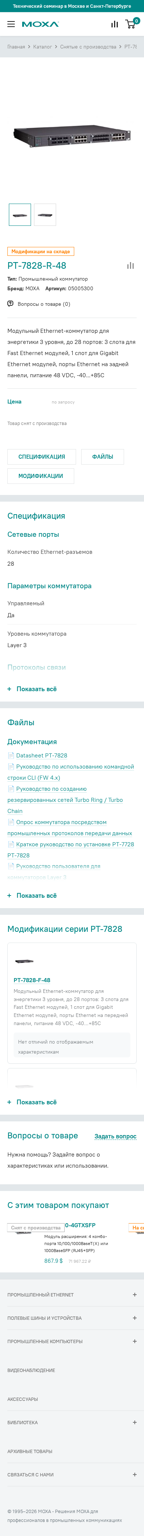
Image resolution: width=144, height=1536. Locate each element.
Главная (16, 46)
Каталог (42, 46)
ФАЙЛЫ (102, 456)
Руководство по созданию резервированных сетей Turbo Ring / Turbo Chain (65, 799)
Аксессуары (22, 1399)
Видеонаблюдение (31, 1370)
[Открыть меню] (11, 24)
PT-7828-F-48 (32, 980)
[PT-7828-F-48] (24, 960)
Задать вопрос (116, 1136)
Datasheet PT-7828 (41, 755)
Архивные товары (29, 1451)
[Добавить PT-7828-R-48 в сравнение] (131, 266)
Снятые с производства (88, 46)
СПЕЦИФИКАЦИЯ (41, 456)
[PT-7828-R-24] (24, 1085)
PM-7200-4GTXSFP (70, 1225)
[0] (130, 24)
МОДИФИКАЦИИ (40, 475)
